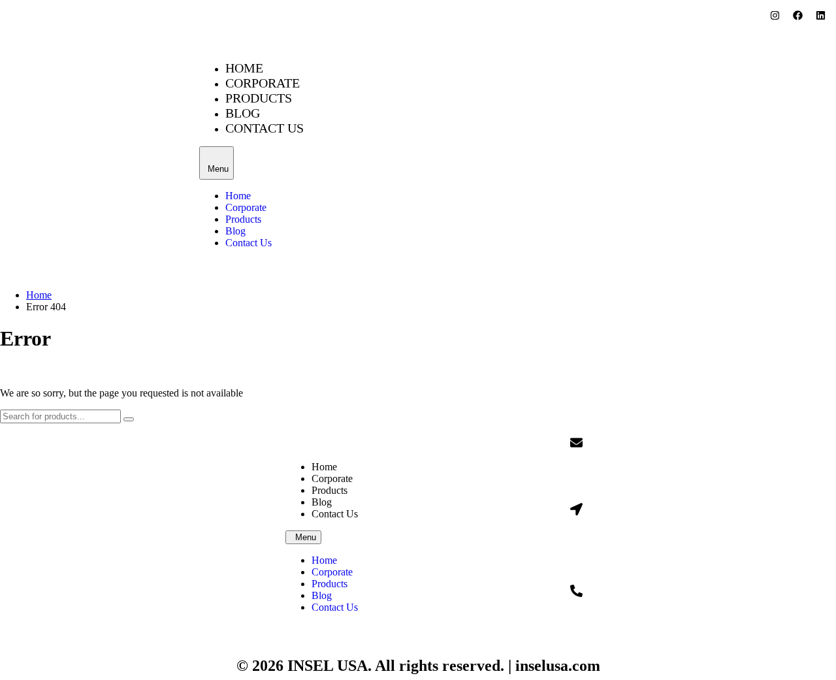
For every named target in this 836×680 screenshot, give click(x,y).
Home (244, 68)
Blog (242, 113)
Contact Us (264, 128)
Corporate (262, 83)
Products (258, 98)
